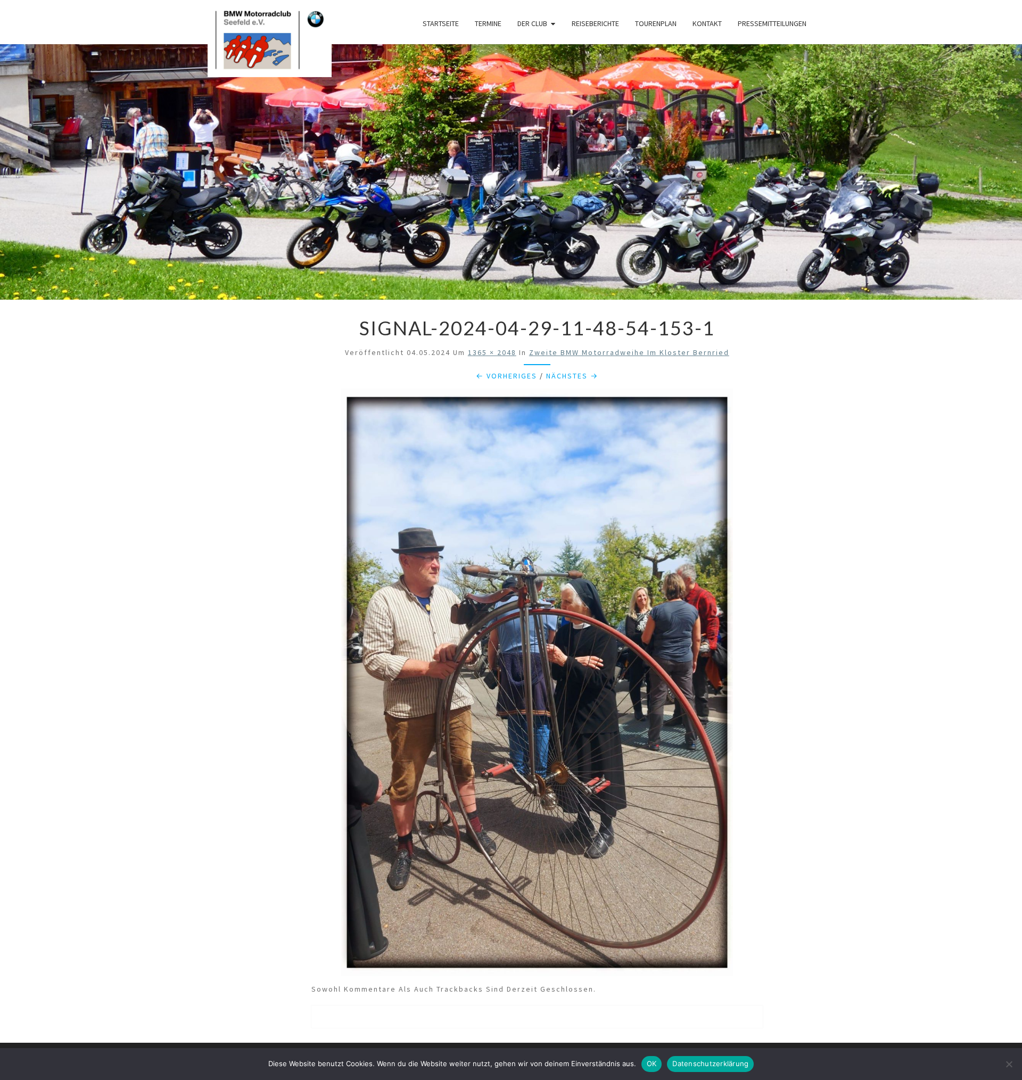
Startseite (441, 23)
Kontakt (707, 23)
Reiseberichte (595, 23)
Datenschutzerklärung (710, 1063)
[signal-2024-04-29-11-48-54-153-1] (537, 685)
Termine (488, 23)
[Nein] (1008, 1064)
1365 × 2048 (492, 352)
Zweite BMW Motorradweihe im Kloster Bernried (629, 352)
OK (652, 1063)
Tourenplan (656, 23)
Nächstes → (572, 376)
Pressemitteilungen (772, 23)
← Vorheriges (506, 376)
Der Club (532, 23)
